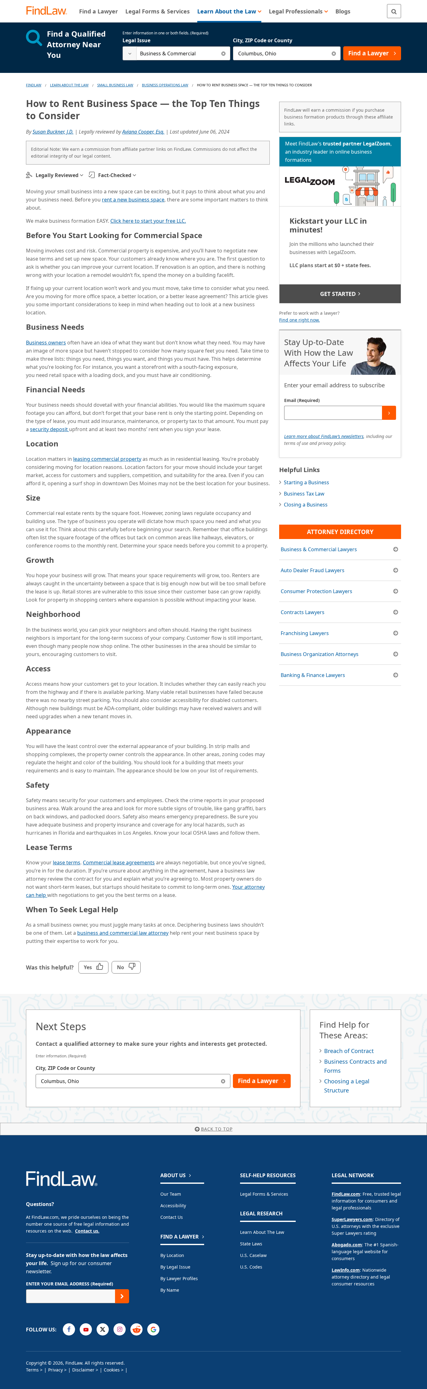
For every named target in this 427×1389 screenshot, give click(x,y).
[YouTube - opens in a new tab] (86, 1329)
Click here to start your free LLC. (148, 220)
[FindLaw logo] (49, 11)
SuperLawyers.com (352, 1219)
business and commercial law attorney (122, 932)
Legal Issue (136, 40)
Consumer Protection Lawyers (316, 591)
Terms (32, 1370)
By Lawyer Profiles (179, 1278)
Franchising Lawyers (305, 633)
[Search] (394, 11)
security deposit (49, 429)
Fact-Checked (115, 175)
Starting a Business (306, 482)
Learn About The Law (69, 85)
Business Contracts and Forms (355, 1066)
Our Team (170, 1194)
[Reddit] (136, 1329)
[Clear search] (223, 53)
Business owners (46, 342)
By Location (172, 1255)
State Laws (251, 1244)
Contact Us (171, 1217)
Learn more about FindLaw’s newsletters (324, 436)
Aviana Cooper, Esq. (143, 131)
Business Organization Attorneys (320, 654)
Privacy (55, 1370)
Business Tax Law (304, 493)
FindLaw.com (346, 1194)
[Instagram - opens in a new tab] (119, 1329)
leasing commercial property (107, 458)
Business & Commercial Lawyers (319, 549)
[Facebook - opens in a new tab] (69, 1329)
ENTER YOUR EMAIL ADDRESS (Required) (69, 1284)
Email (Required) (302, 400)
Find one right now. (299, 320)
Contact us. (87, 1231)
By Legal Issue (175, 1267)
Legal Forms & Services (264, 1194)
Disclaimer (83, 1370)
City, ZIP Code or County (262, 40)
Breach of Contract (349, 1051)
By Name (169, 1290)
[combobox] (176, 53)
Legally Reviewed (57, 175)
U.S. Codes (251, 1267)
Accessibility (173, 1205)
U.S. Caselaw (253, 1255)
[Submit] (389, 413)
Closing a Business (306, 504)
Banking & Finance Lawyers (313, 675)
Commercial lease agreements (119, 862)
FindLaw (33, 85)
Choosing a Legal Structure (346, 1085)
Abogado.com (347, 1245)
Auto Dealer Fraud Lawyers (312, 570)
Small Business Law (115, 85)
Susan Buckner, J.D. (53, 131)
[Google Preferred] (153, 1329)
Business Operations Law (165, 85)
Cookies (112, 1370)
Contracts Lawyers (302, 612)
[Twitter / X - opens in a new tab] (103, 1329)
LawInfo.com (346, 1270)
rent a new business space (133, 199)
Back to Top (217, 1129)
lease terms (66, 862)
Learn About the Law (262, 1232)
